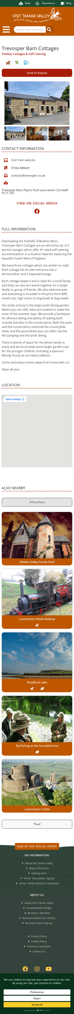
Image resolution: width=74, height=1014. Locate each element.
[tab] (37, 502)
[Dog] (8, 62)
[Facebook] (37, 211)
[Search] (50, 29)
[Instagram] (37, 969)
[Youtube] (48, 969)
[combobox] (30, 29)
